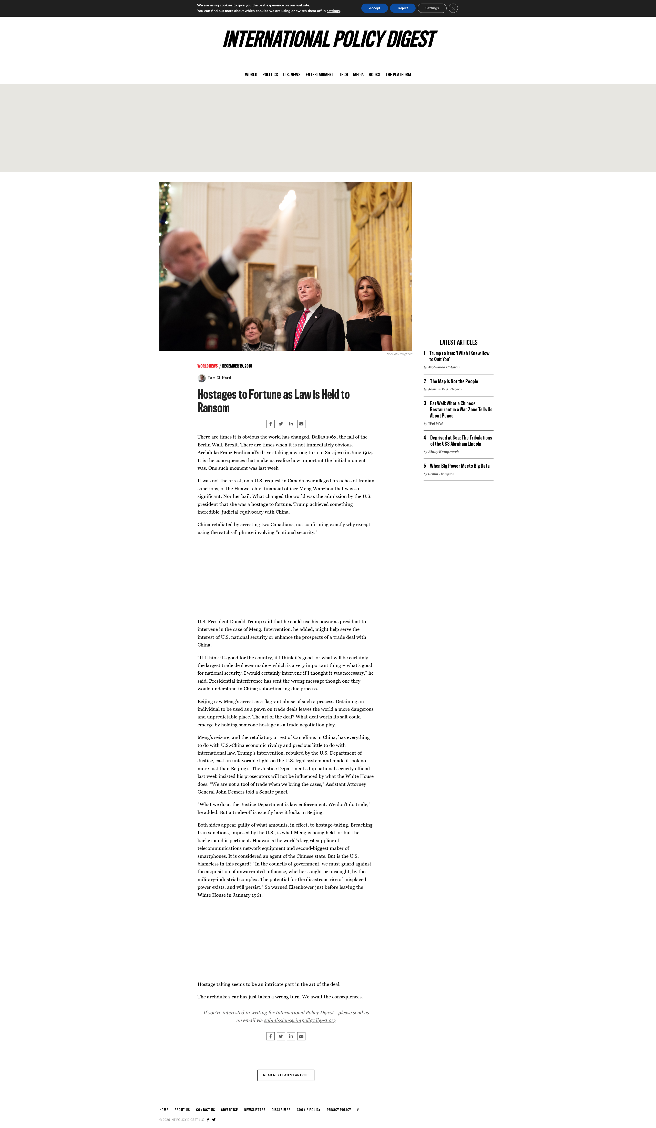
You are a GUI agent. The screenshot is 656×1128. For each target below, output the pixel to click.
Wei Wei (435, 423)
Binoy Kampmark (443, 452)
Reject (403, 8)
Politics (270, 75)
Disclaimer (281, 1110)
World (251, 75)
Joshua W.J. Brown (445, 389)
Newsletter (254, 1110)
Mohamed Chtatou (443, 367)
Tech (343, 75)
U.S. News (292, 75)
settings (333, 10)
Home (164, 1110)
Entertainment (320, 75)
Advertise (229, 1110)
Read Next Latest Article (286, 1075)
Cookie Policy (309, 1110)
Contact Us (205, 1110)
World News (208, 366)
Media (358, 75)
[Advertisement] (328, 128)
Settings (432, 8)
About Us (182, 1110)
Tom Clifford (219, 378)
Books (374, 75)
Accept (374, 8)
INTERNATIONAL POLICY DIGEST (328, 40)
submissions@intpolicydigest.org (300, 1020)
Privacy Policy (339, 1110)
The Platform (398, 75)
